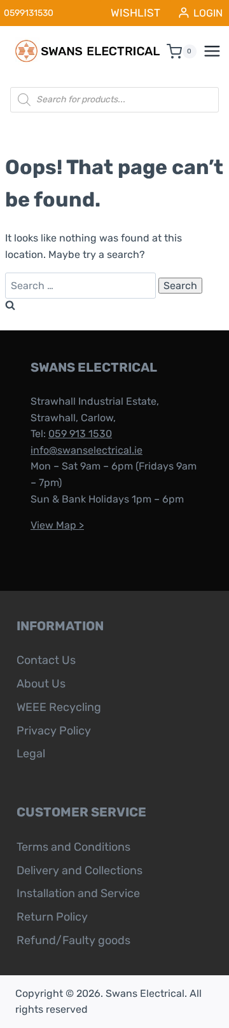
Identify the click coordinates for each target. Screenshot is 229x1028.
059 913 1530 (80, 434)
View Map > (57, 525)
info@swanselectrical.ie (86, 450)
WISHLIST (135, 12)
